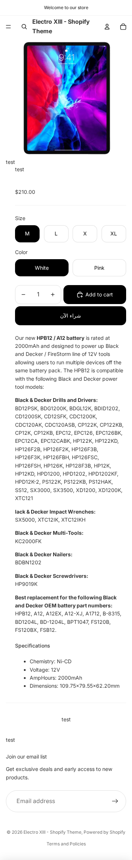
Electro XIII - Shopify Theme (52, 832)
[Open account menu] (107, 27)
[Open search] (24, 27)
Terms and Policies (66, 843)
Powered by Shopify (104, 832)
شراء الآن (70, 315)
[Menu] (8, 26)
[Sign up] (115, 801)
